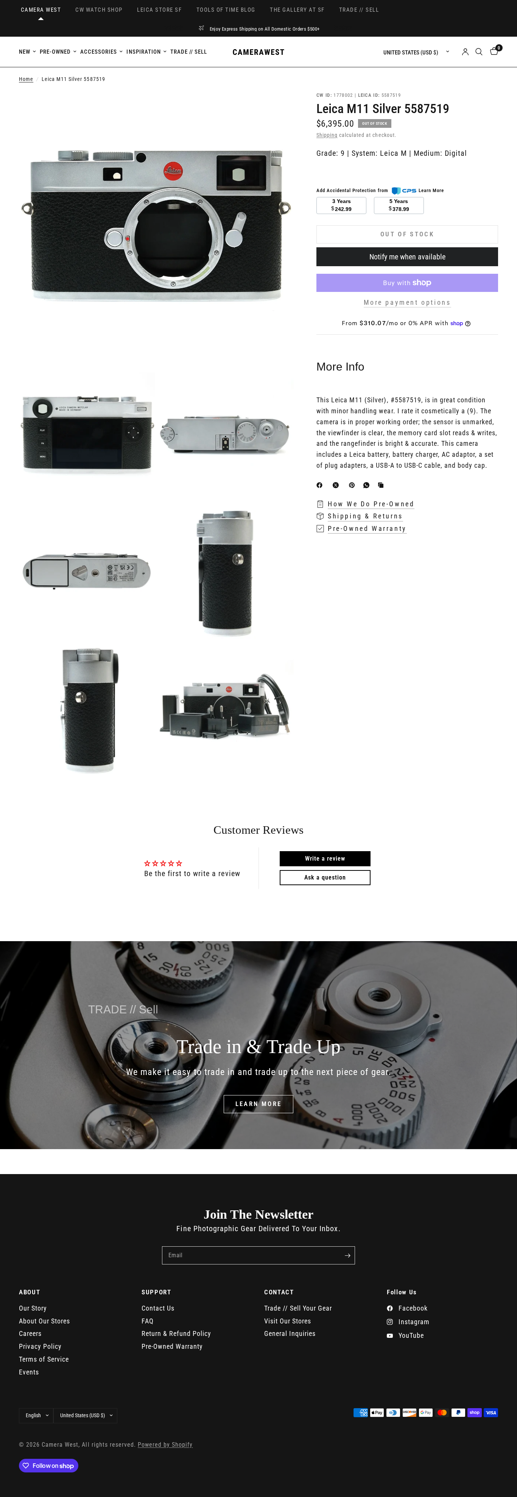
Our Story (33, 1308)
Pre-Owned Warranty (172, 1346)
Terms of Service (44, 1359)
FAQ (148, 1321)
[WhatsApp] (367, 485)
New (24, 51)
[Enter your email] (347, 1255)
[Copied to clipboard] (382, 485)
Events (29, 1372)
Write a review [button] (325, 858)
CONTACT (279, 1292)
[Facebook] (320, 485)
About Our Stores (44, 1321)
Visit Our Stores (287, 1321)
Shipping (327, 135)
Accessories (98, 51)
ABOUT (29, 1292)
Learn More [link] (431, 190)
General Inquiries (290, 1333)
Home (26, 79)
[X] (337, 485)
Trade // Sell (188, 51)
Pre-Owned (55, 51)
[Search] (479, 52)
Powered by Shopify (165, 1444)
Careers (30, 1333)
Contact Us (158, 1308)
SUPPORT (156, 1292)
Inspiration (143, 51)
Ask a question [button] (325, 877)
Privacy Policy (40, 1346)
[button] (259, 1104)
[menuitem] (28, 51)
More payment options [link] (407, 302)
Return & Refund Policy (176, 1333)
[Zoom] (278, 107)
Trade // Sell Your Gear (298, 1308)
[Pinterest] (353, 485)
